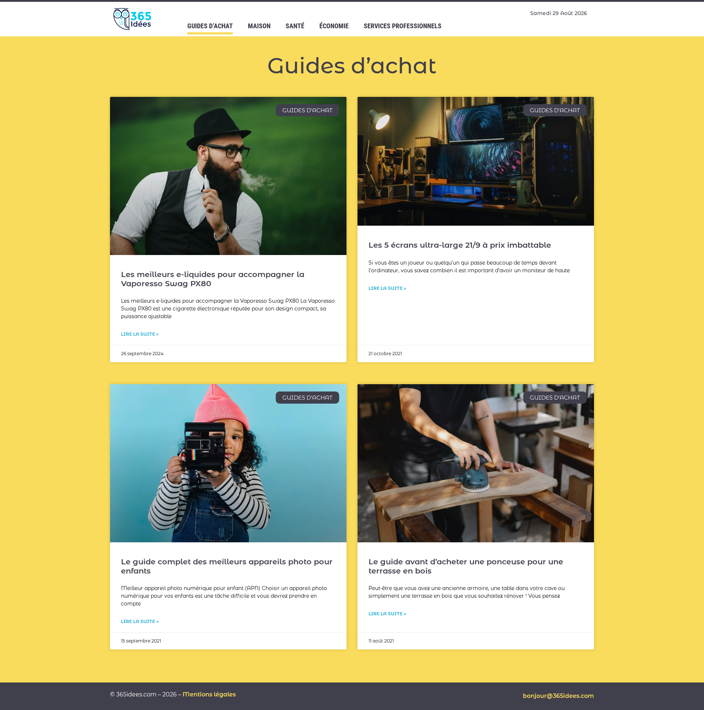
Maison (259, 26)
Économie (334, 26)
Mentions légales (209, 694)
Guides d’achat (210, 26)
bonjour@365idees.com (558, 695)
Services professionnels (402, 26)
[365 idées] (133, 19)
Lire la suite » (140, 334)
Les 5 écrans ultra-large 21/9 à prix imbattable (459, 245)
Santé (295, 26)
